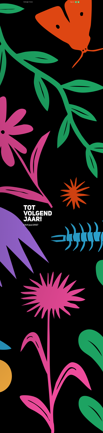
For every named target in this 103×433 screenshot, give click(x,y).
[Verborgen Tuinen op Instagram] (78, 2)
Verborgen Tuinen (28, 2)
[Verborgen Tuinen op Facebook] (76, 2)
